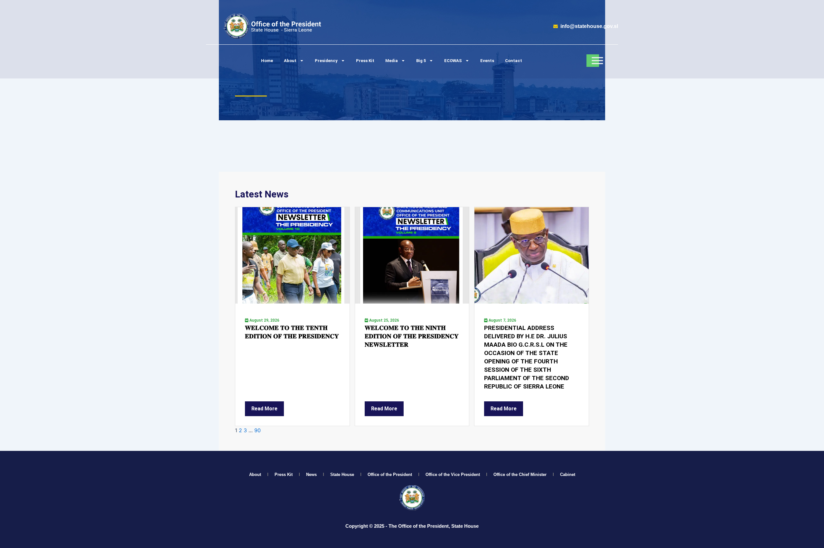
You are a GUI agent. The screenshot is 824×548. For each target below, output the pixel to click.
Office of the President (390, 474)
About (290, 60)
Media (391, 60)
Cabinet (567, 474)
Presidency (326, 60)
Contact (513, 60)
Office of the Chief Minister (520, 474)
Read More (264, 409)
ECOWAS (453, 60)
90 (257, 430)
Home (267, 60)
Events (487, 60)
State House (342, 474)
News (311, 474)
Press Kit (365, 60)
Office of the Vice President (453, 474)
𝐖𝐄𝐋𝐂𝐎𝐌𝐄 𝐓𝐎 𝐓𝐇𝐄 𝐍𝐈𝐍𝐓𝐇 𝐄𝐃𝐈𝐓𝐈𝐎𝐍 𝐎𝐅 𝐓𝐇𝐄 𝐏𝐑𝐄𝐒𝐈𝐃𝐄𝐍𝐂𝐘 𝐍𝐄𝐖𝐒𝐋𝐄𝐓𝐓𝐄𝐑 (412, 336)
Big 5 (421, 60)
